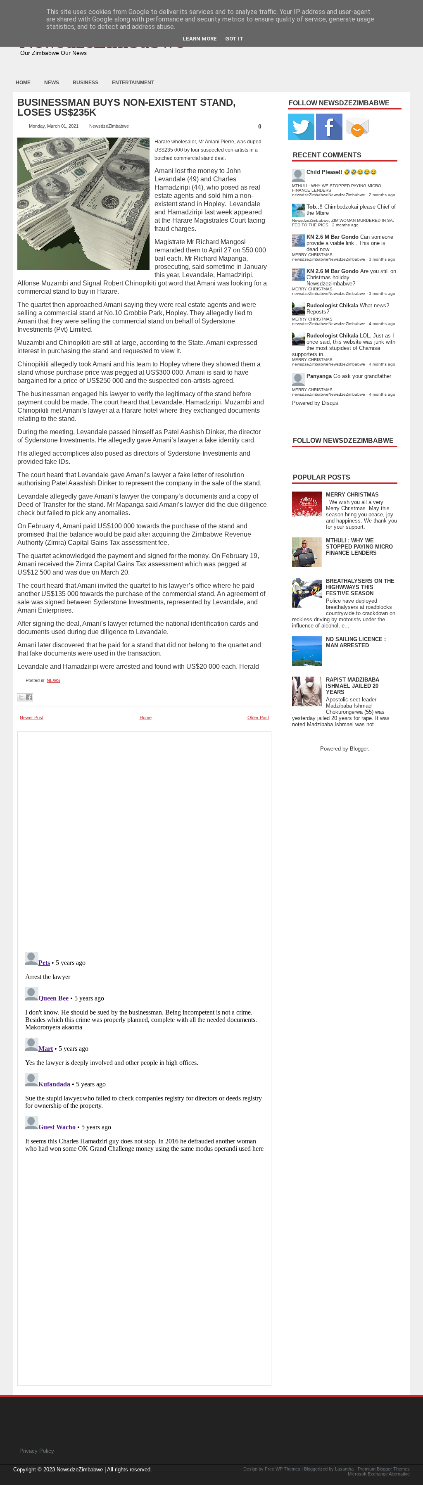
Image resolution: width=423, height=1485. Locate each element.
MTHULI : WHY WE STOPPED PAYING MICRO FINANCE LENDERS (359, 546)
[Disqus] (144, 1051)
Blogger (359, 749)
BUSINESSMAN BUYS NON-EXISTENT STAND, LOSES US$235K (126, 107)
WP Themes (288, 1468)
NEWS (53, 680)
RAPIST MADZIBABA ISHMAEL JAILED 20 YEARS (352, 686)
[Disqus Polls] (144, 839)
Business (85, 83)
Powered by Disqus (315, 403)
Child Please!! (324, 172)
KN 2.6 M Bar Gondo (333, 237)
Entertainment (133, 83)
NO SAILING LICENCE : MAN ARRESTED (356, 642)
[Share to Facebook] (29, 697)
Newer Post (31, 717)
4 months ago (382, 323)
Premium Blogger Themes (384, 1468)
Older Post (258, 717)
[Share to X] (21, 697)
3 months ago (382, 259)
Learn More (200, 39)
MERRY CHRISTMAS (352, 495)
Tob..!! (315, 207)
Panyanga (319, 376)
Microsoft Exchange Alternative (379, 1473)
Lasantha (344, 1468)
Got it (234, 39)
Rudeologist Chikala (332, 305)
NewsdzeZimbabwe (80, 1469)
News (51, 83)
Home (23, 83)
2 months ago (382, 194)
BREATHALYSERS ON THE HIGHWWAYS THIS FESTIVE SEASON (360, 587)
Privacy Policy (36, 1451)
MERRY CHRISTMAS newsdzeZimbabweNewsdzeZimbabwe (328, 256)
